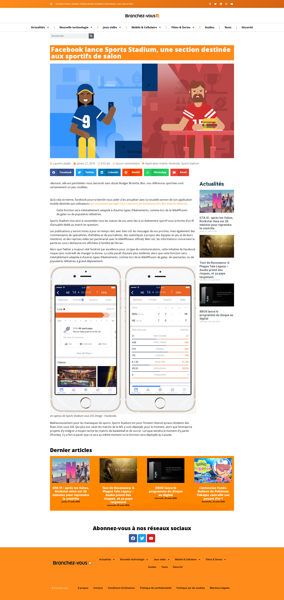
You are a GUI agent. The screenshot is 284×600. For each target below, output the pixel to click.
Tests (228, 27)
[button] (62, 172)
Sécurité (247, 27)
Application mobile (156, 163)
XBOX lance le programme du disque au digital (216, 315)
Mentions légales (220, 587)
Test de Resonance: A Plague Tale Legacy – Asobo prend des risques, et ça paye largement (214, 270)
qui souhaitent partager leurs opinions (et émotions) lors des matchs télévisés (138, 203)
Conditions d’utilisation (121, 587)
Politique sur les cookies (191, 587)
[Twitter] (215, 4)
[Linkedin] (221, 4)
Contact (98, 587)
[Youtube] (231, 4)
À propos (83, 587)
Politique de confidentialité (155, 587)
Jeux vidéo (110, 27)
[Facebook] (133, 538)
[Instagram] (226, 4)
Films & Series (180, 27)
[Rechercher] (91, 36)
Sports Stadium (190, 163)
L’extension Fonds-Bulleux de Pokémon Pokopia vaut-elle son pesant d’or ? (213, 493)
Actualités (38, 27)
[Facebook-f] (210, 4)
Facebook (174, 163)
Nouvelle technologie (73, 27)
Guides (209, 27)
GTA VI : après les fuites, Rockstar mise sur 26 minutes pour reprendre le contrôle (216, 223)
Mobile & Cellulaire (144, 27)
